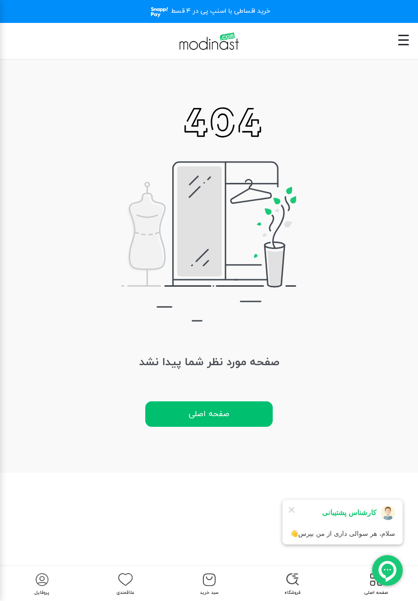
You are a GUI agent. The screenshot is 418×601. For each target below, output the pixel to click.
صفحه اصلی (209, 414)
